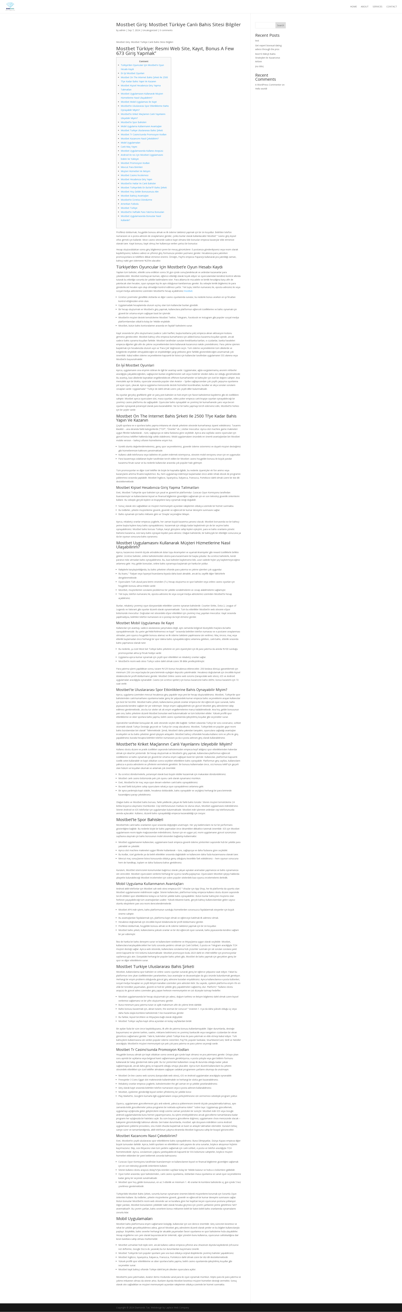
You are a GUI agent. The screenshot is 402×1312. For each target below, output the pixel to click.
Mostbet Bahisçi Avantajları (135, 195)
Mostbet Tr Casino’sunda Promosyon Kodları (143, 134)
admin (122, 30)
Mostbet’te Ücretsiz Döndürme (136, 199)
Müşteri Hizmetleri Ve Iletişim (135, 171)
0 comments (166, 30)
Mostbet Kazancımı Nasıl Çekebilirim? (140, 138)
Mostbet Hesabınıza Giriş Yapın (136, 179)
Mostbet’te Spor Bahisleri (133, 122)
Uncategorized (149, 30)
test (257, 40)
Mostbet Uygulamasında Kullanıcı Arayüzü (142, 150)
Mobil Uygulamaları (130, 142)
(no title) (259, 66)
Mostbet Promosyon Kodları (135, 163)
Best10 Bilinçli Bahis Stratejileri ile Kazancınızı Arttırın (267, 57)
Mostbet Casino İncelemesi (134, 175)
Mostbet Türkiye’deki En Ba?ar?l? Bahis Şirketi (144, 187)
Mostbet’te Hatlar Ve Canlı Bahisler (138, 183)
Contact (391, 6)
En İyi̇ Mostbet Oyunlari (132, 73)
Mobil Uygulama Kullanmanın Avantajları (141, 126)
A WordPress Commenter (268, 84)
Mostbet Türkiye (129, 207)
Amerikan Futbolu (130, 203)
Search (280, 25)
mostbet (188, 290)
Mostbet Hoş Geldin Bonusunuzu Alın (140, 191)
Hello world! (261, 88)
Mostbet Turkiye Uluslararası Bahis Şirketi (142, 130)
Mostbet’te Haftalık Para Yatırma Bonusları (142, 211)
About (365, 6)
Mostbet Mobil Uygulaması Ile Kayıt (139, 101)
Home (353, 6)
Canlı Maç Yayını (129, 146)
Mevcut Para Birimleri (132, 167)
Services (377, 6)
